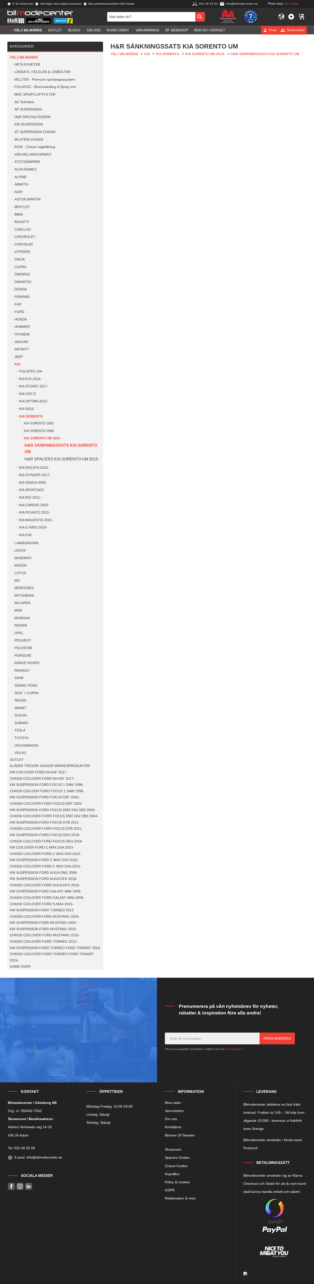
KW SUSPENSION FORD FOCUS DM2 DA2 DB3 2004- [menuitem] (53, 810)
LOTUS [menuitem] (20, 573)
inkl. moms (292, 3)
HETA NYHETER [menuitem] (27, 64)
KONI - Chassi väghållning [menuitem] (34, 147)
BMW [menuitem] (18, 214)
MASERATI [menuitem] (23, 558)
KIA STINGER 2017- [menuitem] (35, 475)
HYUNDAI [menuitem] (22, 334)
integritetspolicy (234, 1049)
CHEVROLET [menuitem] (24, 237)
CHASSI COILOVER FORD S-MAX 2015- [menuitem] (42, 904)
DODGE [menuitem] (20, 289)
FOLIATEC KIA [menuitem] (30, 371)
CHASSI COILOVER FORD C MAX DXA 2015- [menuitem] (45, 866)
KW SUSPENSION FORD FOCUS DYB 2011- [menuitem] (45, 822)
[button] (291, 16)
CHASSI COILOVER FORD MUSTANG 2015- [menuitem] (45, 935)
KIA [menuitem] (17, 364)
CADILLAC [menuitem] (22, 229)
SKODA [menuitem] (20, 700)
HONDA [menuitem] (20, 319)
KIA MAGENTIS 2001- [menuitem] (36, 520)
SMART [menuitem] (20, 708)
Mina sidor (173, 1103)
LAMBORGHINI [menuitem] (26, 543)
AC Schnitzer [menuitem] (24, 102)
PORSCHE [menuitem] (22, 655)
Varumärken (174, 1111)
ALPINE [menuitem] (20, 177)
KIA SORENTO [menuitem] (31, 416)
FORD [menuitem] (19, 312)
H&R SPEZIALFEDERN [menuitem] (32, 117)
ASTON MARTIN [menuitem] (27, 199)
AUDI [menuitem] (18, 192)
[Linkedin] (28, 1186)
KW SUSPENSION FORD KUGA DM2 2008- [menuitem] (44, 873)
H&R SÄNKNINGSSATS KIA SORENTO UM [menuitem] (61, 448)
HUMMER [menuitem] (22, 327)
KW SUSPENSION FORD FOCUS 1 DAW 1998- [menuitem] (47, 785)
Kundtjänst (173, 1127)
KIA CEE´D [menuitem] (27, 394)
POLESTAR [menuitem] (23, 648)
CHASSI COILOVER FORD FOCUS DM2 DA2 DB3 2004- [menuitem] (54, 816)
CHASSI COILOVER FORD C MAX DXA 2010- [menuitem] (45, 854)
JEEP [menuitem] (18, 357)
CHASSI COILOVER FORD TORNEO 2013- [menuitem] (44, 941)
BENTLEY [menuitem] (22, 207)
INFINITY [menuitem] (21, 349)
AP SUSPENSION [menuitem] (28, 109)
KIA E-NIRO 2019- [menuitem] (33, 527)
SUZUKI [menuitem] (20, 715)
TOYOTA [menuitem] (21, 738)
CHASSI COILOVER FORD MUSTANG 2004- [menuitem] (45, 916)
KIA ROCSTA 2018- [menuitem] (34, 467)
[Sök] (200, 16)
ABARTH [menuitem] (21, 184)
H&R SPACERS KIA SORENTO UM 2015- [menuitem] (62, 459)
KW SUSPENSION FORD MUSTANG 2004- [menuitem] (43, 923)
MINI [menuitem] (18, 610)
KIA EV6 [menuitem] (25, 535)
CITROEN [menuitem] (22, 252)
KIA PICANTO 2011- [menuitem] (34, 512)
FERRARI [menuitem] (21, 297)
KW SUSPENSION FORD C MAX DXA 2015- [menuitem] (44, 860)
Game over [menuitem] (20, 966)
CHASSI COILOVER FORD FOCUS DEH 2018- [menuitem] (46, 841)
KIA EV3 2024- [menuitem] (30, 379)
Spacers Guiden (177, 1158)
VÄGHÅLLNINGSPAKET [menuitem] (33, 154)
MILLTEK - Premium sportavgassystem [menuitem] (44, 79)
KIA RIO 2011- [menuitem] (30, 497)
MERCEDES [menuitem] (24, 588)
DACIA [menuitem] (19, 259)
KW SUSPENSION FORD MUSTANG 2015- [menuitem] (43, 929)
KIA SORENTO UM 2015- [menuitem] (42, 438)
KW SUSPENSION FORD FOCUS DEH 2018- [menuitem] (45, 835)
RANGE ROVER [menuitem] (26, 663)
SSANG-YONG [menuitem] (26, 685)
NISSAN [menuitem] (20, 625)
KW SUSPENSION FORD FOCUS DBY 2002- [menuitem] (45, 797)
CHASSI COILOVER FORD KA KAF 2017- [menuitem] (42, 778)
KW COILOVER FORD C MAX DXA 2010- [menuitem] (42, 847)
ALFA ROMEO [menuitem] (25, 169)
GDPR (170, 1190)
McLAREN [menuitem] (22, 603)
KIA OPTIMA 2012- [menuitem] (33, 401)
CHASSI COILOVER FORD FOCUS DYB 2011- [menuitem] (46, 828)
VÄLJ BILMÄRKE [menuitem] (28, 30)
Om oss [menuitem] (94, 30)
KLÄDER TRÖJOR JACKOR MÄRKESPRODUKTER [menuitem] (50, 766)
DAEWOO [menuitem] (22, 274)
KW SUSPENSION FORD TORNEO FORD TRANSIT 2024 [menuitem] (55, 948)
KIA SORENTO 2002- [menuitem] (39, 423)
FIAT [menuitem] (18, 304)
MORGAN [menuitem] (22, 618)
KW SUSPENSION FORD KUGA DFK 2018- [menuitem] (43, 879)
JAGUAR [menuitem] (21, 342)
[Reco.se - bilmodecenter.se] (250, 17)
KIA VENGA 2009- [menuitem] (33, 482)
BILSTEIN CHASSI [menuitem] (28, 139)
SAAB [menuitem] (18, 678)
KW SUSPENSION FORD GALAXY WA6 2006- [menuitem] (46, 891)
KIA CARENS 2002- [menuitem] (34, 505)
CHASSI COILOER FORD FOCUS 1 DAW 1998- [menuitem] (47, 791)
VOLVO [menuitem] (20, 753)
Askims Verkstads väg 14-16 (30, 1127)
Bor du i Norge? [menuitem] (209, 30)
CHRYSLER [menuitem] (23, 244)
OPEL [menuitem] (19, 633)
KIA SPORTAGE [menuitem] (31, 490)
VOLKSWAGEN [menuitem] (26, 745)
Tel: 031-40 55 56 (21, 1148)
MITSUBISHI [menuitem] (24, 595)
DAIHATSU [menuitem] (22, 282)
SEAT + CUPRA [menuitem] (26, 693)
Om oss (171, 1119)
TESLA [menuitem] (19, 730)
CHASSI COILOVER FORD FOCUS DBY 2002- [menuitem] (46, 803)
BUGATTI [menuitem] (21, 222)
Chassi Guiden (176, 1166)
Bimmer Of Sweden (180, 1135)
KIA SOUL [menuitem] (27, 409)
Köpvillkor (172, 1174)
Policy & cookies (177, 1182)
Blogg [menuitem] (74, 30)
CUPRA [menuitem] (20, 267)
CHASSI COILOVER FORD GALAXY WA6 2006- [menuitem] (47, 898)
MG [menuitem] (17, 580)
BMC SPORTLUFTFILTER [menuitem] (34, 94)
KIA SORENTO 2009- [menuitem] (39, 431)
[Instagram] (20, 1186)
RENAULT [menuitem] (22, 670)
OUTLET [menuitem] (55, 30)
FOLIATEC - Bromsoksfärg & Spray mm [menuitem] (45, 87)
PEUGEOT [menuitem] (22, 640)
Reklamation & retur (180, 1198)
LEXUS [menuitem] (20, 550)
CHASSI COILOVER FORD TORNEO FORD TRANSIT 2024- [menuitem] (52, 957)
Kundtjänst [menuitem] (118, 30)
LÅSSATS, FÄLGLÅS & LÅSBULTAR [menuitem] (42, 72)
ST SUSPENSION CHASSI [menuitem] (34, 132)
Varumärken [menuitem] (147, 30)
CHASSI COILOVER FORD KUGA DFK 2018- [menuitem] (45, 885)
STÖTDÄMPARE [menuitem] (27, 162)
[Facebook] (11, 1186)
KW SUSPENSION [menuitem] (28, 124)
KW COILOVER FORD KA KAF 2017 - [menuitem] (39, 772)
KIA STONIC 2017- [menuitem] (33, 386)
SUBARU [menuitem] (21, 723)
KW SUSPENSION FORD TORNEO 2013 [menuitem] (42, 910)
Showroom (173, 1149)
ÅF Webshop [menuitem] (176, 30)
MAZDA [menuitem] (20, 565)
